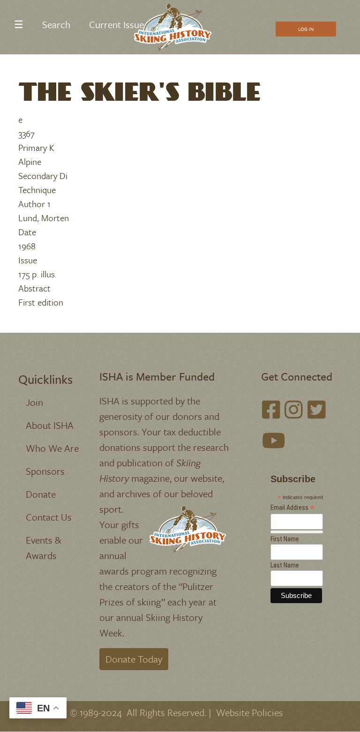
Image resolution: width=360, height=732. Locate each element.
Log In (306, 29)
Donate (41, 494)
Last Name (284, 565)
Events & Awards (43, 547)
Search (56, 24)
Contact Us (49, 517)
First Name (284, 539)
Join (34, 402)
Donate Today (133, 659)
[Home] (176, 27)
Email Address (292, 507)
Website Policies (249, 712)
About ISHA (50, 425)
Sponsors (45, 471)
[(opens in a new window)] (271, 410)
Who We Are (52, 448)
